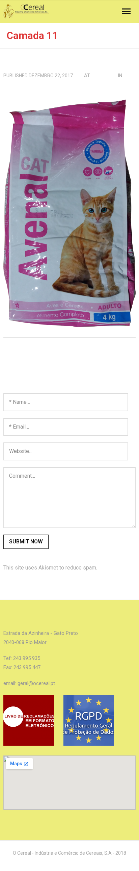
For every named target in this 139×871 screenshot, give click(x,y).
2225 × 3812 (104, 75)
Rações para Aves (25, 85)
